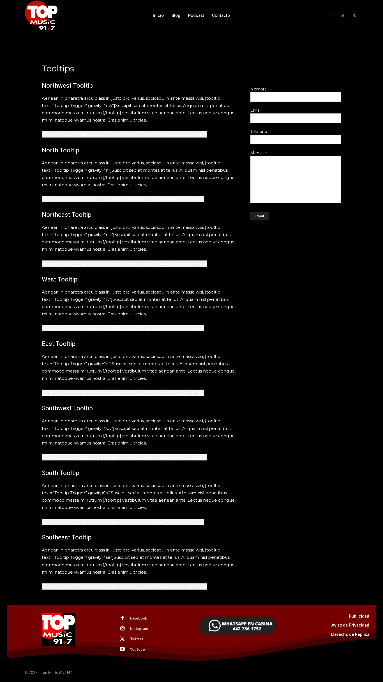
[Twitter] (354, 15)
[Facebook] (330, 15)
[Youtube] (122, 649)
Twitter (137, 639)
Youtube (137, 649)
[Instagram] (342, 15)
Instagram (139, 628)
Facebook (138, 618)
